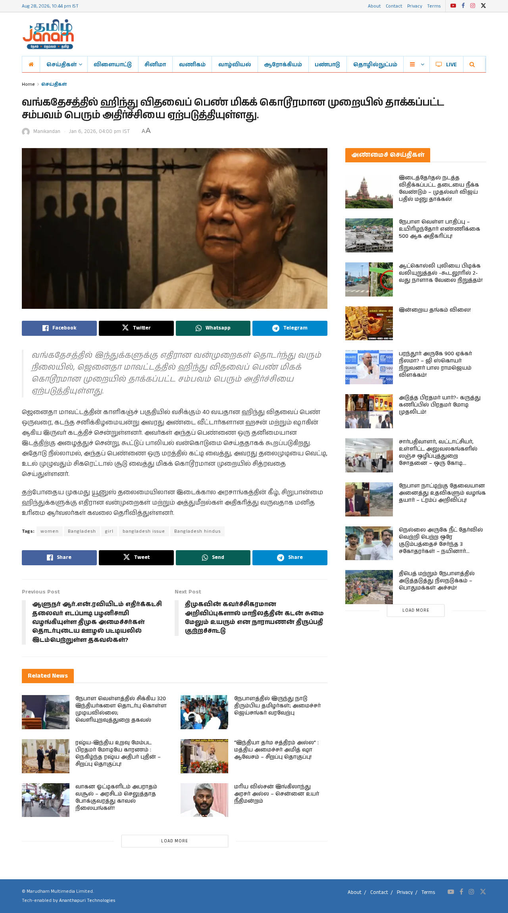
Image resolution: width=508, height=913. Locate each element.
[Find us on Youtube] (453, 6)
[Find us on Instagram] (472, 6)
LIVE (451, 64)
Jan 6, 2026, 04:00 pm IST (99, 131)
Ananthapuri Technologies (87, 900)
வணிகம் (192, 64)
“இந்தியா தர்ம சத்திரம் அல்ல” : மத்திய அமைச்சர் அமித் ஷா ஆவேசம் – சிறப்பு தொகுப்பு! (276, 750)
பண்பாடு (327, 64)
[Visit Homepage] (48, 34)
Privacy (414, 5)
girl (109, 531)
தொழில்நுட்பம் (375, 64)
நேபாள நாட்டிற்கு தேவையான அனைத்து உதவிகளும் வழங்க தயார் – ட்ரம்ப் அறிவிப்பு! (442, 493)
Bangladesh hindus (197, 531)
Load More (174, 841)
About (374, 5)
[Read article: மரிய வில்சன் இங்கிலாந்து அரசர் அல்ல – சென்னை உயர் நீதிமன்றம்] (204, 800)
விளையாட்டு (113, 64)
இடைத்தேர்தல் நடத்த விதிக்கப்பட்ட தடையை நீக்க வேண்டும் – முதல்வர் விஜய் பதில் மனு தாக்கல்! (439, 188)
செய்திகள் (61, 64)
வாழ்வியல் (234, 64)
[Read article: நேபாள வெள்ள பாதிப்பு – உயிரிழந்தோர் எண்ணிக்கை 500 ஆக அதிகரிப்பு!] (369, 235)
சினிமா (155, 64)
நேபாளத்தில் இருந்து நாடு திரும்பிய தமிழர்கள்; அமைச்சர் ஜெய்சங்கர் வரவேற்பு (277, 706)
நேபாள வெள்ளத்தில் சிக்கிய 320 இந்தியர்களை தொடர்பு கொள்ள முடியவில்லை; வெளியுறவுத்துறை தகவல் (121, 709)
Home (28, 84)
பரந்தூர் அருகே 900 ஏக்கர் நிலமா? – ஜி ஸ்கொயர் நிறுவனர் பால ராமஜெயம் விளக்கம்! (435, 364)
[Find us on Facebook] (463, 6)
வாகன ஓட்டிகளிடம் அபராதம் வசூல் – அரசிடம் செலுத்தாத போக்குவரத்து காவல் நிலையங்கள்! (116, 797)
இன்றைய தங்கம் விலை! (435, 310)
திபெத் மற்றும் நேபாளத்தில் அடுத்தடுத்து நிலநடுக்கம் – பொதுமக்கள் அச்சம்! (437, 581)
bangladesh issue (144, 531)
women (49, 531)
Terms (434, 5)
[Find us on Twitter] (483, 6)
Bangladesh (82, 531)
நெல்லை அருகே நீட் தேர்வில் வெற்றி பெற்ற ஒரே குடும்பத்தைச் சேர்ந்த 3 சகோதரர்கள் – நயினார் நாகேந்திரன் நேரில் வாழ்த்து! (441, 544)
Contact (394, 5)
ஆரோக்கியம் (283, 64)
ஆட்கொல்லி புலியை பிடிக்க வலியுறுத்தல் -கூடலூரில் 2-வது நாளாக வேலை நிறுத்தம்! (441, 273)
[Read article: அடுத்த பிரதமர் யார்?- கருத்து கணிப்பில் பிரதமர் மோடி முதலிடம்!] (369, 411)
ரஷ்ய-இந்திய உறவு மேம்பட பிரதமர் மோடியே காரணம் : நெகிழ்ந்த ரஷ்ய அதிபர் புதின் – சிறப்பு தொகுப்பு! (118, 753)
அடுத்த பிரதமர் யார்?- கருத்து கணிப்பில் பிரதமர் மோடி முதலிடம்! (440, 405)
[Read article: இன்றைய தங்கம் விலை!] (369, 323)
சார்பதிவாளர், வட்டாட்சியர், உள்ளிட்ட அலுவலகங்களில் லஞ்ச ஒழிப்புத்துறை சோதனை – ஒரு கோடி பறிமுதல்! (438, 456)
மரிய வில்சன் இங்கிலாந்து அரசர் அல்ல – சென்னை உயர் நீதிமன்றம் (276, 794)
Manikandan (46, 131)
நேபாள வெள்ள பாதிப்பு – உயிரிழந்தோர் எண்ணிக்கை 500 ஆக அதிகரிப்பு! (439, 229)
